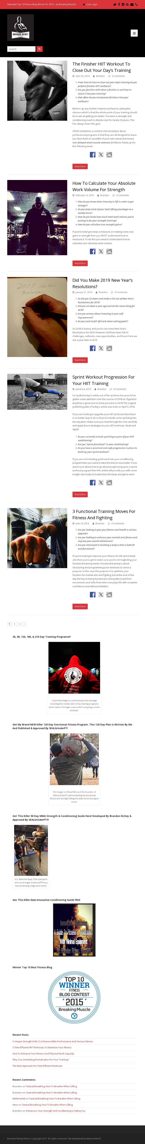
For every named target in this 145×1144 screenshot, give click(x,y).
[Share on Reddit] (109, 155)
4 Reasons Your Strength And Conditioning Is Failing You (55, 1110)
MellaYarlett (19, 1098)
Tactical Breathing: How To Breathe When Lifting (51, 1086)
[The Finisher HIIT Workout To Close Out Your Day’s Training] (37, 91)
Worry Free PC (94, 1138)
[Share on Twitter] (101, 155)
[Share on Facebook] (92, 155)
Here (15, 1104)
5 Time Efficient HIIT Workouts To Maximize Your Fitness (42, 1047)
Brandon (100, 76)
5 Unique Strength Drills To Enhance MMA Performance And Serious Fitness (53, 1041)
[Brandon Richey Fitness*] (20, 27)
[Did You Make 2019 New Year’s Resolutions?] (37, 317)
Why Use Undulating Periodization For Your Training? (41, 1059)
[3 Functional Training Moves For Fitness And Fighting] (37, 538)
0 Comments (118, 76)
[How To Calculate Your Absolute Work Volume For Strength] (37, 217)
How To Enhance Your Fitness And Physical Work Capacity (43, 1053)
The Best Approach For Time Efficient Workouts (37, 1065)
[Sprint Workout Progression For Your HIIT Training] (37, 392)
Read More (80, 166)
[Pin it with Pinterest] (117, 155)
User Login (91, 4)
